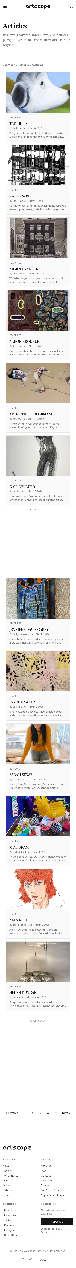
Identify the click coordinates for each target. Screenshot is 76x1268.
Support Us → (48, 1232)
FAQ (43, 1170)
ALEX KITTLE (20, 919)
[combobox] (47, 1259)
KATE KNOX (19, 196)
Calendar (8, 1190)
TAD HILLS (18, 123)
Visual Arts (9, 1170)
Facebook (10, 1215)
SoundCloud (11, 1235)
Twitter (8, 1220)
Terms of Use (29, 1259)
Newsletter (10, 1210)
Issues (6, 1195)
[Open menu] (4, 6)
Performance (10, 1175)
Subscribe (57, 1221)
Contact (46, 1175)
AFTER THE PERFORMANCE (32, 414)
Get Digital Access (51, 1190)
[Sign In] (71, 6)
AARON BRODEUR (24, 341)
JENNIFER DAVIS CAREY (29, 629)
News (6, 1165)
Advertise (46, 1180)
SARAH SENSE (20, 774)
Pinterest (9, 1225)
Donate (45, 1185)
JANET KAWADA (22, 701)
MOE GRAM (19, 847)
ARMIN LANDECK (23, 268)
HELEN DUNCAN (23, 992)
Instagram (10, 1230)
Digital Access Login (52, 1195)
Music (6, 1180)
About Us (46, 1165)
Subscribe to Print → (51, 1228)
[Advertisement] (38, 543)
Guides (7, 1185)
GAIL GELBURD (22, 486)
